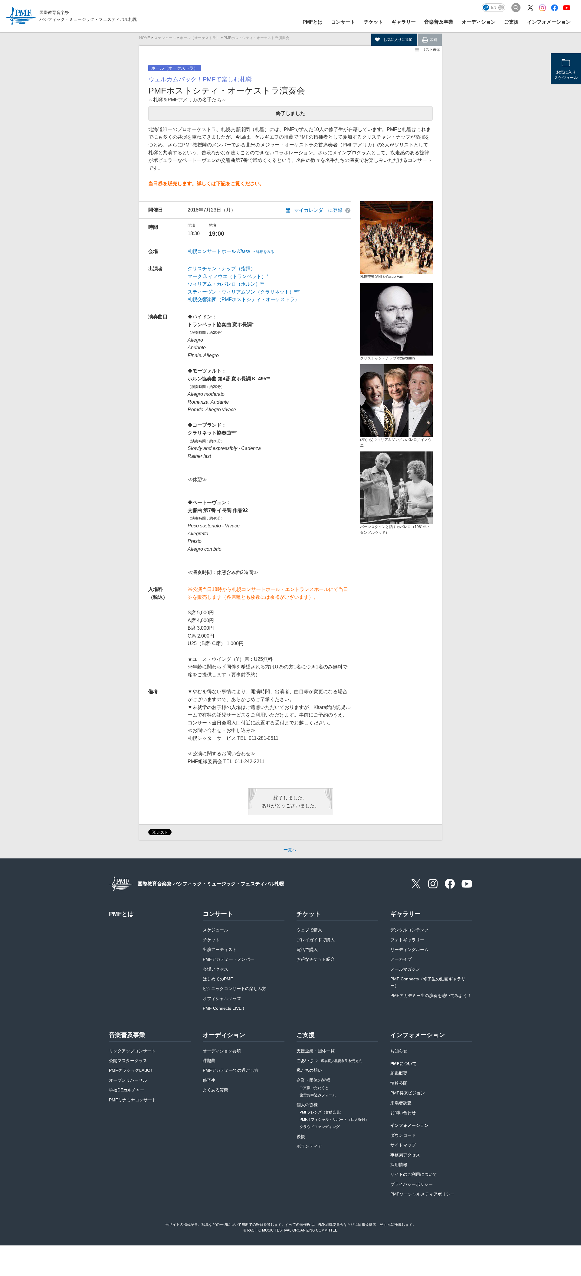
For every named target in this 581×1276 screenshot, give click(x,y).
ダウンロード (403, 1135)
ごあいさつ (329, 1060)
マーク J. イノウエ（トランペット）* (228, 276)
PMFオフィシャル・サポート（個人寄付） (334, 1119)
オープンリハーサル (128, 1080)
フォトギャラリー (407, 939)
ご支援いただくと (314, 1088)
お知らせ (398, 1050)
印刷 (433, 40)
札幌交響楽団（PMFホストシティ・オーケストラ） (244, 299)
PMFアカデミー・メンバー (228, 959)
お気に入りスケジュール (566, 75)
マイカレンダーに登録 (318, 210)
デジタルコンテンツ (409, 929)
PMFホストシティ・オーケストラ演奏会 (256, 38)
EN (493, 7)
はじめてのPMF (218, 978)
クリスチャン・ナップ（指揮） (221, 268)
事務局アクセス (405, 1155)
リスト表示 (431, 50)
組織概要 (398, 1073)
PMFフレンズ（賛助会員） (321, 1112)
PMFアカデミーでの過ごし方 (230, 1070)
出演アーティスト (220, 949)
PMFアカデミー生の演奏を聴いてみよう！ (430, 995)
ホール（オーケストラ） (200, 38)
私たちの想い (309, 1070)
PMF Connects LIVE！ (224, 1008)
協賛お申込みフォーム (318, 1095)
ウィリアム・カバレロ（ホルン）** (226, 284)
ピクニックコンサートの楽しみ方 (234, 988)
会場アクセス (215, 969)
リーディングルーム (409, 949)
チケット (211, 939)
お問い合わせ (403, 1112)
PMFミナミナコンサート (132, 1099)
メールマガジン (405, 969)
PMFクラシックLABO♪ (131, 1070)
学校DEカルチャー (126, 1089)
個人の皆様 (307, 1104)
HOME (144, 38)
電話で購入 (307, 949)
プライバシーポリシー (411, 1184)
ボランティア (309, 1146)
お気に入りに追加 (397, 40)
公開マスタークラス (128, 1060)
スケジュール (165, 38)
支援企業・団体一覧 (316, 1050)
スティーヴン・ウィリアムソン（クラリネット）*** (244, 291)
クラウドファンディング (320, 1127)
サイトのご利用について (413, 1174)
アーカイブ (401, 959)
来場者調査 (401, 1103)
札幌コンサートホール (231, 251)
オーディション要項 (222, 1050)
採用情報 (398, 1164)
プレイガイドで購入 (316, 939)
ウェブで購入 (309, 929)
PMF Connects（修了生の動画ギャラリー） (427, 982)
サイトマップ (403, 1145)
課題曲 (209, 1060)
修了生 (209, 1080)
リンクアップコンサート (132, 1050)
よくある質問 (215, 1089)
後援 (301, 1136)
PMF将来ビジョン (407, 1093)
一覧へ (290, 849)
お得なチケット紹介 (316, 959)
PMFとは (313, 22)
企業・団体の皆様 (313, 1080)
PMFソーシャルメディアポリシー (422, 1194)
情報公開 (398, 1083)
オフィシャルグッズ (222, 998)
